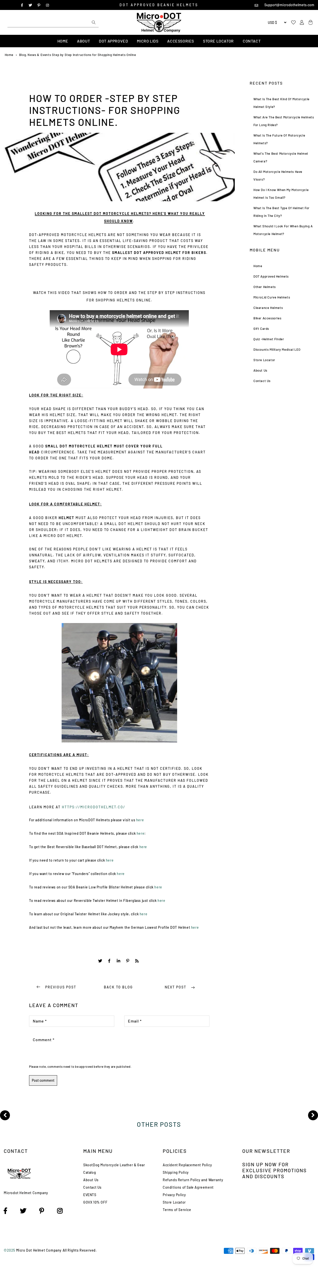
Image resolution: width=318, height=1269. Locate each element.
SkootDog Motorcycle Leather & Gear (114, 1165)
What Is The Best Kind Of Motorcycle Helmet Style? (281, 103)
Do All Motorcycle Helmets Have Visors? (277, 175)
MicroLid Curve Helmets (271, 297)
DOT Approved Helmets (271, 276)
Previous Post (60, 987)
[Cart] (310, 22)
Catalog (89, 1172)
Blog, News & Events (35, 55)
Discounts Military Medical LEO (277, 349)
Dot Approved (113, 41)
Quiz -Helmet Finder (268, 339)
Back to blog (118, 987)
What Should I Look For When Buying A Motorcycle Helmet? (283, 230)
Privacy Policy (174, 1195)
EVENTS (89, 1195)
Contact (252, 41)
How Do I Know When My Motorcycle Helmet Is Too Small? (281, 193)
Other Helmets (264, 287)
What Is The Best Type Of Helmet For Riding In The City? (281, 212)
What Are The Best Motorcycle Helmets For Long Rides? (283, 121)
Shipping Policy (176, 1172)
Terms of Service (177, 1210)
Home (62, 41)
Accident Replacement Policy (187, 1165)
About (83, 41)
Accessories (180, 41)
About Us (260, 370)
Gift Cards (261, 329)
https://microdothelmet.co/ (93, 807)
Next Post (176, 987)
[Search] (94, 22)
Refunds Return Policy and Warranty (193, 1180)
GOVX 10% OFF (95, 1202)
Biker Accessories (267, 318)
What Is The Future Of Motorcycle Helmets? (279, 139)
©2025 (10, 1250)
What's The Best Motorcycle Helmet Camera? (280, 157)
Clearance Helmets (268, 308)
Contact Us (262, 381)
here (140, 820)
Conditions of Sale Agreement (188, 1187)
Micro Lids (147, 41)
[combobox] (53, 22)
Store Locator (218, 41)
